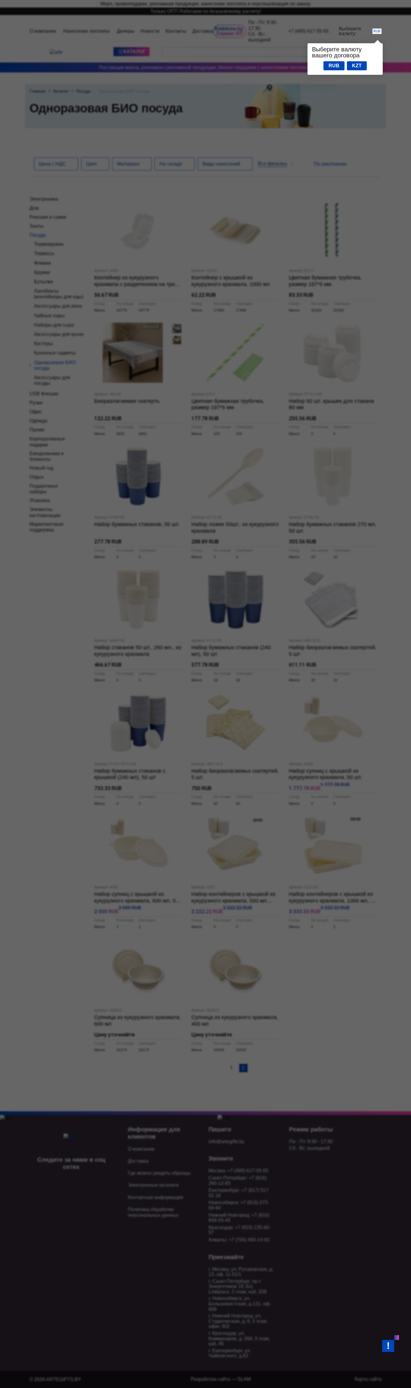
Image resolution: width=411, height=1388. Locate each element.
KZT (357, 65)
